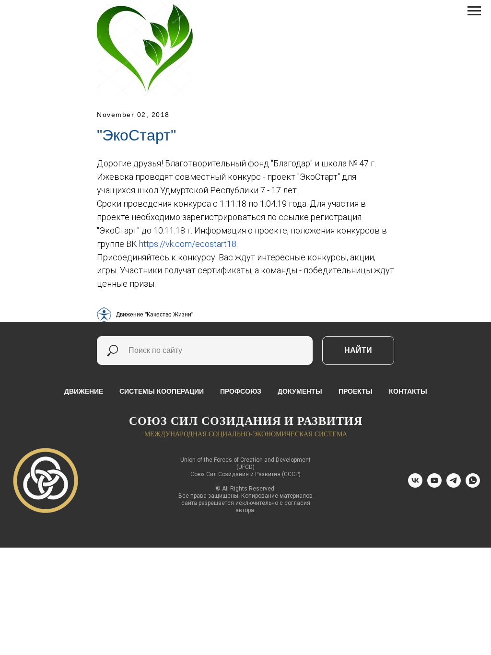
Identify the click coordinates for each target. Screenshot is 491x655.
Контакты (408, 391)
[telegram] (453, 485)
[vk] (415, 485)
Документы (300, 391)
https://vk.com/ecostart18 (187, 244)
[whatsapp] (473, 485)
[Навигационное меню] (474, 11)
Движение (83, 391)
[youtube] (434, 485)
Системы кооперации (161, 391)
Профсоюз (240, 391)
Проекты (356, 391)
